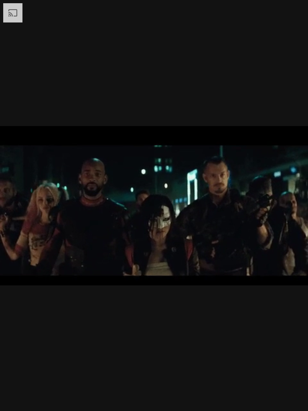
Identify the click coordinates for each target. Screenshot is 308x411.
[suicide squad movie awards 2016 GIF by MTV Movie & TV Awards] (154, 205)
